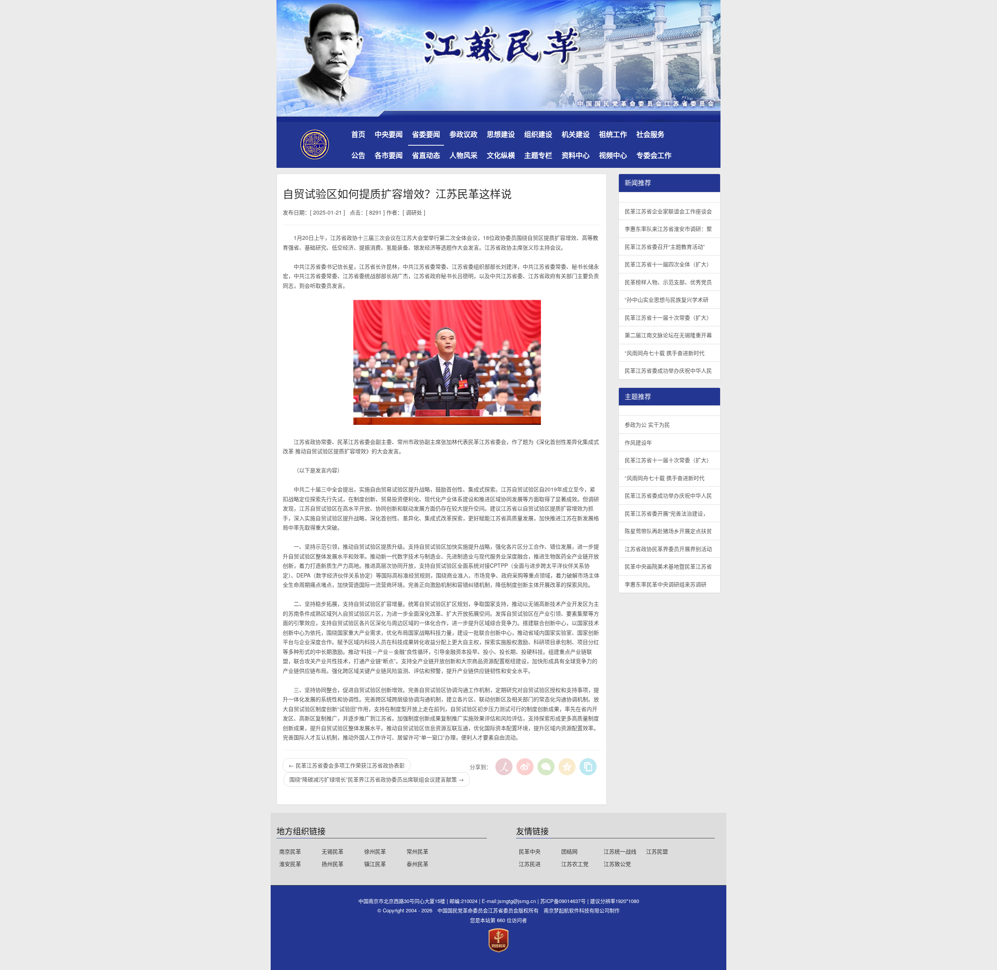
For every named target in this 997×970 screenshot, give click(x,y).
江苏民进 (530, 864)
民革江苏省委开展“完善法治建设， (666, 513)
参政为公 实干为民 (647, 424)
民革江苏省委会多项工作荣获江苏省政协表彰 (347, 765)
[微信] (546, 766)
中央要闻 (389, 134)
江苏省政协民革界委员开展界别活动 (668, 549)
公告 (358, 155)
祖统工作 (613, 134)
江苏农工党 (574, 864)
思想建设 (501, 134)
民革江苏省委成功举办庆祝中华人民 (668, 370)
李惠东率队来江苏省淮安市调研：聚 (668, 228)
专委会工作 (653, 155)
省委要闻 (426, 134)
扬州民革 (332, 864)
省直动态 (426, 155)
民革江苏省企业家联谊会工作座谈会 (668, 211)
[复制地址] (588, 766)
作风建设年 (638, 442)
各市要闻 (389, 155)
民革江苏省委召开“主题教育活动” (665, 246)
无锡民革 (332, 851)
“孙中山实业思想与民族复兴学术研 (666, 299)
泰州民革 (417, 864)
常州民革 (417, 851)
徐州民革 (375, 851)
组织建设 (538, 134)
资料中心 (576, 155)
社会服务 (650, 134)
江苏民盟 (657, 851)
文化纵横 (501, 155)
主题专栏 (538, 155)
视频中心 (613, 155)
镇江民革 (375, 864)
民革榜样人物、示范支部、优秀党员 (668, 282)
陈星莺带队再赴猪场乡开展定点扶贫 (668, 531)
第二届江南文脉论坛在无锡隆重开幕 (668, 335)
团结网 (569, 851)
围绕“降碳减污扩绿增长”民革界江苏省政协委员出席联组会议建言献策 (376, 779)
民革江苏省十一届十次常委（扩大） (668, 317)
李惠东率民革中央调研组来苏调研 (665, 584)
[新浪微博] (525, 766)
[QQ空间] (567, 766)
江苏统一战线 (620, 851)
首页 (358, 134)
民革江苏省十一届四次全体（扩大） (668, 264)
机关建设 (576, 134)
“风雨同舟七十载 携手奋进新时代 (665, 353)
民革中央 (530, 851)
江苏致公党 (617, 864)
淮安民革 (290, 864)
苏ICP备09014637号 (563, 901)
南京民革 (290, 851)
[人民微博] (504, 766)
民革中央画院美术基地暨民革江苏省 (668, 566)
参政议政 (463, 134)
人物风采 (463, 155)
